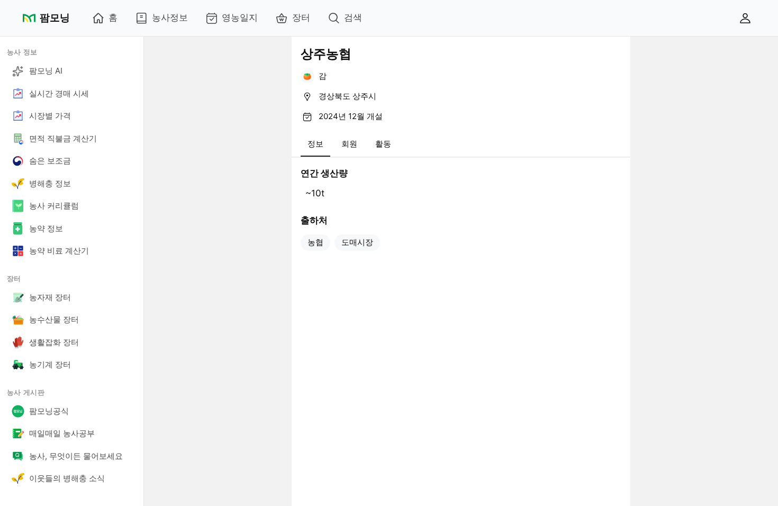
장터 (301, 17)
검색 (353, 17)
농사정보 (170, 17)
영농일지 (240, 17)
